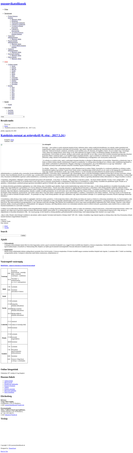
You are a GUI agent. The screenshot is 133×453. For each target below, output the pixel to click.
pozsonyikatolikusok (13, 3)
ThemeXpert (12, 448)
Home (6, 126)
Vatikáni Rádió (8, 381)
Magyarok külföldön (10, 390)
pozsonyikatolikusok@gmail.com (14, 405)
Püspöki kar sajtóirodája (11, 384)
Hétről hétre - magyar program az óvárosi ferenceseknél (18, 265)
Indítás (23, 235)
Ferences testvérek (9, 389)
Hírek (12, 140)
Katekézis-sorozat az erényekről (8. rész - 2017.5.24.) (33, 135)
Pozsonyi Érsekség (9, 386)
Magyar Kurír (8, 382)
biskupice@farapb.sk (11, 415)
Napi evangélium (9, 392)
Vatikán (6, 387)
